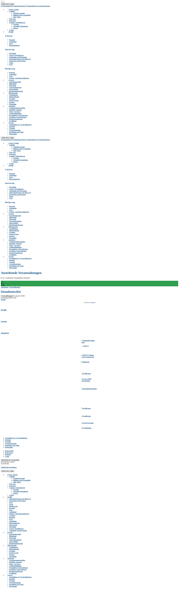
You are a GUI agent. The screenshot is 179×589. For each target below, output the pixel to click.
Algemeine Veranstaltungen (10, 287)
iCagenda (92, 302)
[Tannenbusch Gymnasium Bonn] (25, 6)
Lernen (4, 321)
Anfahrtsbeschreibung (9, 467)
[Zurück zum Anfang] (2, 2)
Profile (3, 310)
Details (3, 299)
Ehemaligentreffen (11, 291)
